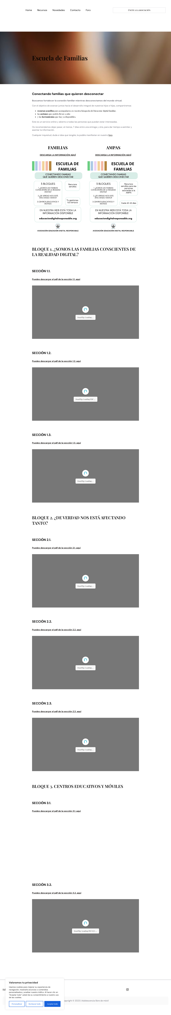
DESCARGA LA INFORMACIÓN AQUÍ (58, 155)
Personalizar (17, 1004)
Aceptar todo (52, 1004)
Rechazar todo (35, 1004)
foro (110, 135)
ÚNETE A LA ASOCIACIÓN (139, 10)
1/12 (69, 982)
